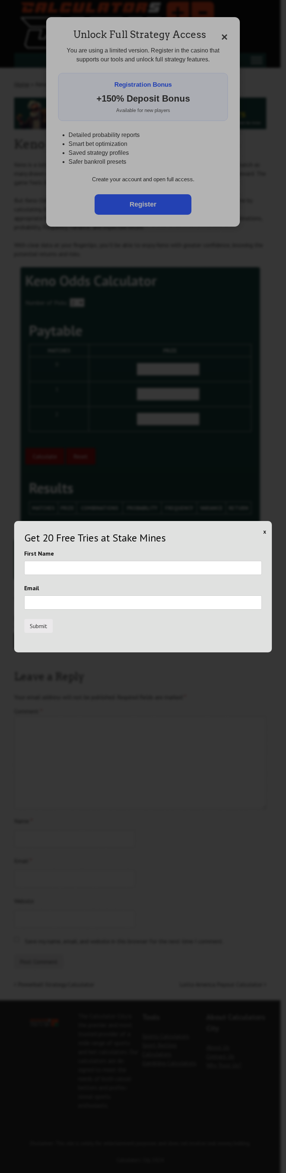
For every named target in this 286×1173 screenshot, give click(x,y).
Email (31, 588)
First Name (39, 553)
